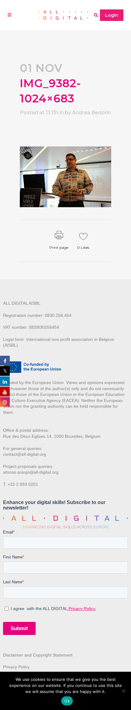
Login (111, 15)
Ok (67, 700)
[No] (123, 691)
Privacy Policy (16, 666)
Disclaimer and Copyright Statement (38, 655)
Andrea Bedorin (91, 112)
